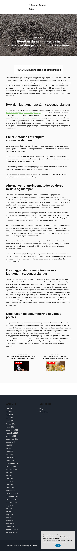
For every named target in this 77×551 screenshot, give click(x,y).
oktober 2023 (11, 499)
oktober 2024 (11, 466)
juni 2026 (9, 412)
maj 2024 (9, 478)
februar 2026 (10, 424)
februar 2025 (11, 460)
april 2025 (9, 454)
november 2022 (12, 533)
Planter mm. (44, 412)
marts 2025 (10, 457)
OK (58, 545)
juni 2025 (9, 448)
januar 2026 (10, 427)
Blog (41, 409)
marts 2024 (10, 484)
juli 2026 (9, 409)
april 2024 (9, 481)
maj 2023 (9, 515)
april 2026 (9, 418)
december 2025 (12, 430)
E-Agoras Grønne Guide (37, 7)
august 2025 (10, 442)
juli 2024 (9, 472)
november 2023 (12, 496)
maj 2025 (9, 451)
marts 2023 (10, 521)
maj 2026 (9, 415)
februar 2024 (11, 487)
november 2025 (12, 433)
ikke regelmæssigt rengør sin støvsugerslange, (23, 113)
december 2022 (12, 530)
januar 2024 (10, 490)
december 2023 (12, 493)
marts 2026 (10, 421)
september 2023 (12, 502)
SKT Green (33, 545)
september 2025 (12, 439)
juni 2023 (9, 512)
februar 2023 (10, 524)
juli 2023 (9, 508)
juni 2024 (9, 475)
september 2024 (12, 469)
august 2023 (10, 505)
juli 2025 (9, 445)
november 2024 (12, 463)
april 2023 (9, 518)
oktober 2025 (11, 436)
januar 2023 (10, 527)
